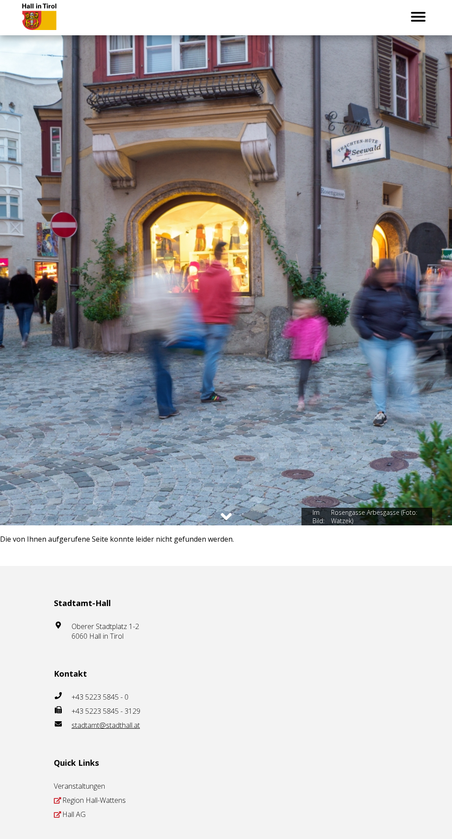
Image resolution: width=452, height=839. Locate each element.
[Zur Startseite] (45, 18)
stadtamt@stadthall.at (106, 725)
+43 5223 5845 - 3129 (106, 711)
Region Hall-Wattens (94, 800)
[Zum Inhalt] (226, 516)
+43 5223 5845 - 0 (100, 697)
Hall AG (74, 814)
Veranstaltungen (79, 786)
